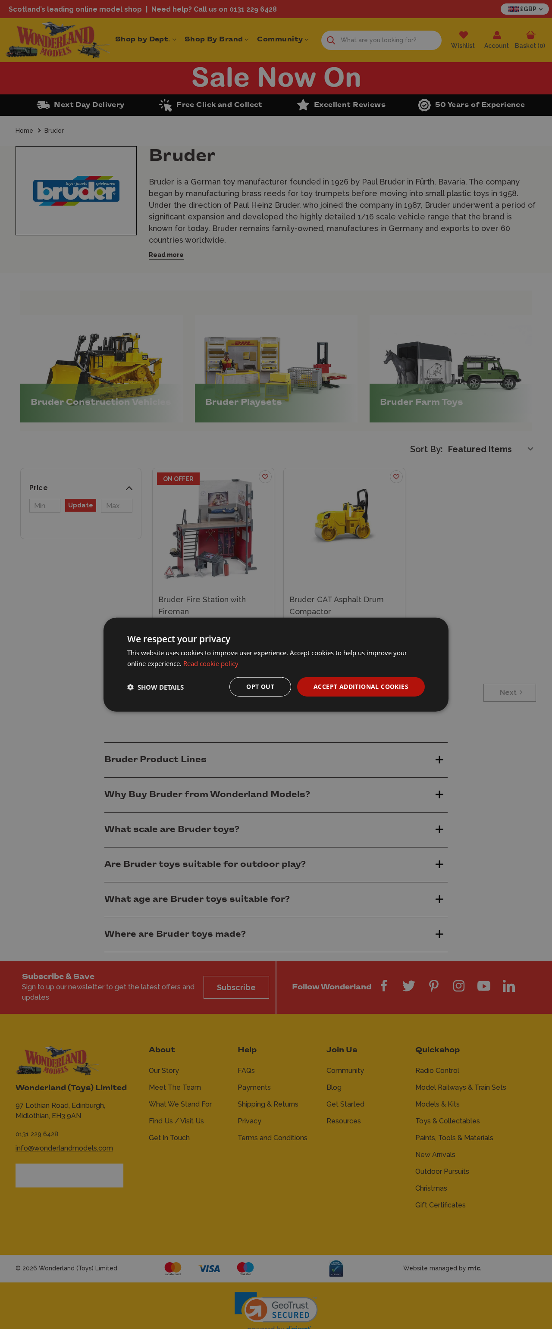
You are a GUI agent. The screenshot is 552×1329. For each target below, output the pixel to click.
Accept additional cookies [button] (361, 686)
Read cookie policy (210, 663)
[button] (155, 687)
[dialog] (276, 664)
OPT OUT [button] (260, 686)
